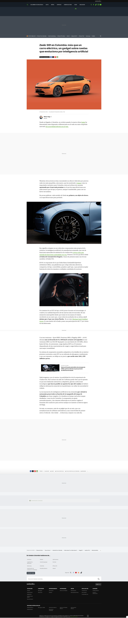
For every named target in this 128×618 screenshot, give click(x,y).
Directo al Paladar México (63, 608)
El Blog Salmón (96, 590)
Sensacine (51, 590)
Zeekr (83, 122)
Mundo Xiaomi (30, 599)
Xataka (28, 590)
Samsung (88, 36)
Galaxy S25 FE (74, 36)
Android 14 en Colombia (57, 550)
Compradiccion (85, 594)
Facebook (93, 4)
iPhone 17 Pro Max (61, 36)
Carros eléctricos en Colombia (72, 471)
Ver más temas (30, 573)
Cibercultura (68, 4)
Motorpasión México (73, 608)
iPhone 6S (55, 566)
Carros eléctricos (60, 471)
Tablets (41, 559)
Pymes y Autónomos (95, 593)
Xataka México (30, 607)
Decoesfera (84, 592)
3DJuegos (40, 590)
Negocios (82, 4)
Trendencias (84, 590)
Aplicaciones (55, 559)
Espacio (59, 4)
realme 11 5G (87, 550)
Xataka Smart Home (30, 597)
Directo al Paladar (63, 590)
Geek (75, 4)
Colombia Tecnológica (36, 4)
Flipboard (55, 57)
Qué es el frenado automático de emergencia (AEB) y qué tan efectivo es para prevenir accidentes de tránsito (73, 368)
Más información (73, 616)
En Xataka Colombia (65, 365)
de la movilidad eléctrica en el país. (57, 126)
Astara (79, 183)
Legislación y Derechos (30, 562)
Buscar (98, 579)
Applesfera (29, 594)
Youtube (100, 4)
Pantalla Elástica (43, 568)
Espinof (50, 592)
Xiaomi (54, 568)
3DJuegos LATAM (41, 607)
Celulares (29, 559)
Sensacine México (53, 607)
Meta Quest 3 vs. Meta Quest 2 (70, 550)
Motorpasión (73, 590)
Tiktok (96, 4)
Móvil (52, 4)
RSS (79, 572)
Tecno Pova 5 (48, 550)
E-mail (57, 57)
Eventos (54, 562)
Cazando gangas (43, 562)
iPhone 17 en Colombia (41, 36)
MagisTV (81, 550)
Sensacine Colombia (51, 610)
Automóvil (47, 471)
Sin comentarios (45, 57)
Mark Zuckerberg (52, 36)
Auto (47, 4)
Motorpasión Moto (75, 592)
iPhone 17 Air (81, 36)
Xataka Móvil (29, 592)
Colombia (42, 566)
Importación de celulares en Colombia (32, 569)
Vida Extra (40, 592)
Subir (97, 584)
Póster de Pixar (39, 550)
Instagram (98, 4)
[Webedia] (98, 1)
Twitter (91, 4)
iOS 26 (68, 36)
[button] (47, 116)
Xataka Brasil (30, 609)
